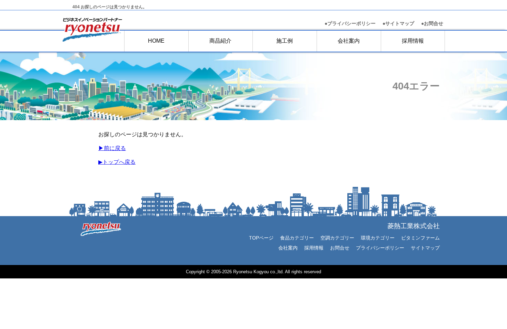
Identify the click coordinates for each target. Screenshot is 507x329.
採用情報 (413, 41)
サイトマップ (425, 248)
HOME (156, 41)
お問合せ (432, 23)
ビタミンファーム (420, 238)
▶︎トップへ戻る (117, 162)
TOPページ (261, 238)
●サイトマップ (398, 23)
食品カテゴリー (297, 238)
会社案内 (288, 248)
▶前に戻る (112, 148)
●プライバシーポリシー (350, 23)
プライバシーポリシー (380, 248)
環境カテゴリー (378, 238)
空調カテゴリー (337, 238)
